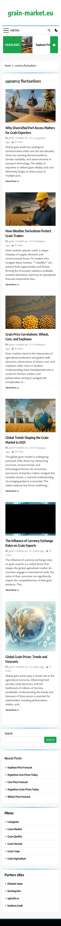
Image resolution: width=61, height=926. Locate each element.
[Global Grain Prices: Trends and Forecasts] (30, 626)
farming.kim (14, 891)
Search (9, 733)
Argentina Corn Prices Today (22, 774)
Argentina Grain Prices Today (23, 789)
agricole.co (13, 898)
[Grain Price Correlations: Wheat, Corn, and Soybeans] (30, 312)
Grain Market (14, 829)
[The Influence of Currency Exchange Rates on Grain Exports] (30, 519)
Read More (11, 181)
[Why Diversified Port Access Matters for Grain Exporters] (30, 106)
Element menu (15, 883)
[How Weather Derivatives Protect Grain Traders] (30, 209)
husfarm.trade (15, 905)
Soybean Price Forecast (19, 767)
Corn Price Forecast (17, 782)
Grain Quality (14, 836)
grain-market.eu (30, 12)
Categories (13, 822)
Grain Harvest (14, 843)
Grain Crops (13, 851)
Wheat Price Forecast (18, 796)
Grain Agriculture (16, 858)
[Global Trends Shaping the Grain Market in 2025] (30, 415)
